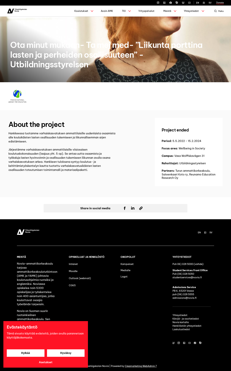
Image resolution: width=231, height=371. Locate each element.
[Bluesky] (183, 2)
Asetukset (45, 362)
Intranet (73, 264)
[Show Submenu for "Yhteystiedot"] (203, 11)
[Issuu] (177, 2)
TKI (124, 11)
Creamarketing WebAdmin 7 (141, 366)
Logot (124, 276)
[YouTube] (189, 2)
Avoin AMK (107, 11)
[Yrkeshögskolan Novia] (17, 11)
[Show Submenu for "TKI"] (129, 11)
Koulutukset (81, 11)
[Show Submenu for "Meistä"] (175, 11)
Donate (220, 2)
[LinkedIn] (164, 2)
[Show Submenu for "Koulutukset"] (92, 11)
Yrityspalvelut (146, 11)
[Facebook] (170, 2)
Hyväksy (65, 353)
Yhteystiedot (191, 11)
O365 (72, 285)
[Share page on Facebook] (125, 208)
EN (197, 3)
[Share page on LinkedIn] (133, 208)
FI (204, 3)
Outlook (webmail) (80, 278)
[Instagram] (158, 2)
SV (210, 3)
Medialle (125, 270)
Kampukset (127, 264)
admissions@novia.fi (184, 297)
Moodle (73, 271)
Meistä (167, 11)
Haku (221, 11)
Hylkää (25, 353)
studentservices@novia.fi (187, 277)
